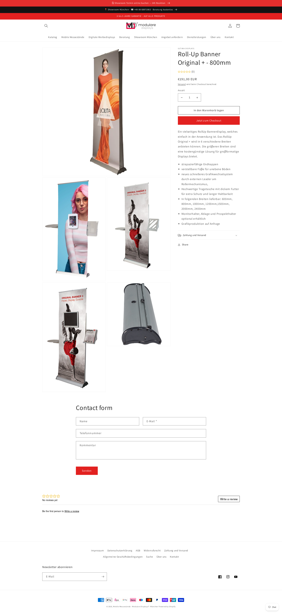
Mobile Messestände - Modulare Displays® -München (135, 606)
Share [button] (185, 244)
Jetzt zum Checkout (208, 120)
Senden (87, 470)
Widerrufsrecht (152, 550)
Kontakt (174, 556)
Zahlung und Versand (176, 550)
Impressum (97, 550)
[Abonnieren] (103, 576)
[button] (46, 26)
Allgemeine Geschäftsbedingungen (122, 556)
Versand (182, 84)
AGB (138, 550)
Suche (149, 556)
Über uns (161, 556)
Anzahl (181, 90)
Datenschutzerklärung (119, 550)
